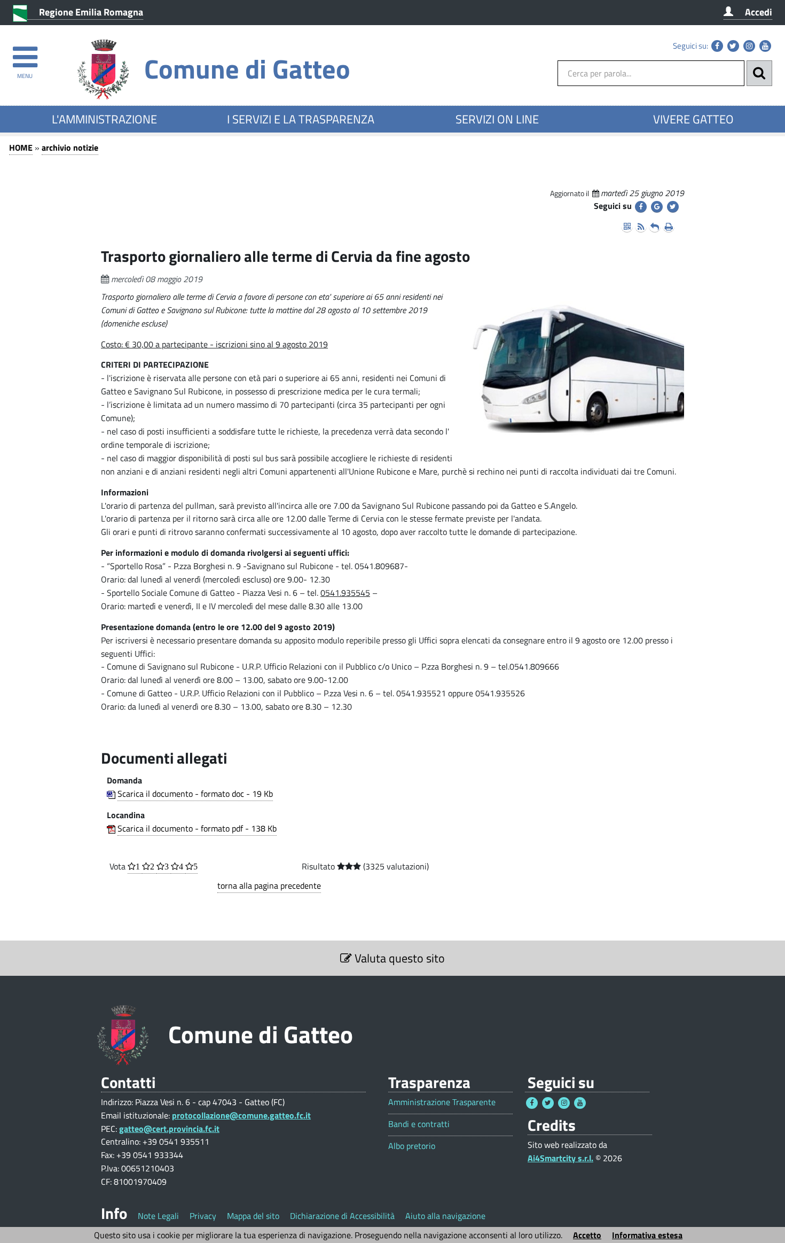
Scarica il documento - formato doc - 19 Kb (195, 793)
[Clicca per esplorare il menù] (25, 52)
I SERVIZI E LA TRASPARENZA (300, 119)
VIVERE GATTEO (693, 119)
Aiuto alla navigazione (445, 1215)
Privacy (203, 1215)
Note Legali (158, 1215)
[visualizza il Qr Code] (627, 226)
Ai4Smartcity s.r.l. (560, 1158)
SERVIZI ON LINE (497, 119)
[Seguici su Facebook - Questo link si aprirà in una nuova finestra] (717, 46)
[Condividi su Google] (657, 207)
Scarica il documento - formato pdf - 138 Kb (197, 828)
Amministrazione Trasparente (442, 1102)
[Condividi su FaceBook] (641, 207)
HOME (21, 147)
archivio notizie (70, 147)
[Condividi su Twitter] (673, 207)
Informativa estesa (647, 1235)
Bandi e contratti (419, 1124)
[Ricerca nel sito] (759, 73)
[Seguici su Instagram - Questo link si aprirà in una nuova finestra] (749, 46)
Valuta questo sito (398, 958)
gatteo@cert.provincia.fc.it (169, 1128)
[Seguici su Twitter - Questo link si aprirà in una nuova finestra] (733, 46)
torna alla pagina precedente (269, 885)
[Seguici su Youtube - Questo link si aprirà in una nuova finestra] (765, 46)
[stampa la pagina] (668, 226)
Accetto (587, 1235)
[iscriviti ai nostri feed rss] (641, 226)
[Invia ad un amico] (655, 226)
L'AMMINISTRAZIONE (104, 119)
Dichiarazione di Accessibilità (342, 1215)
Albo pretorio (411, 1146)
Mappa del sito (253, 1215)
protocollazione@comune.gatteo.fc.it (241, 1115)
